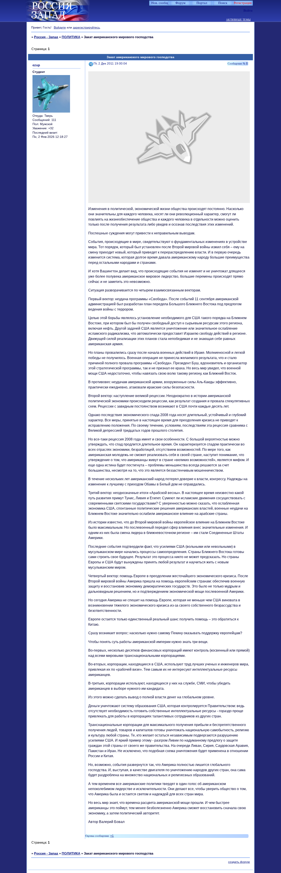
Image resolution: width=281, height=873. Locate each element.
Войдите (60, 27)
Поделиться (91, 63)
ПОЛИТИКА (71, 37)
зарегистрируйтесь (86, 27)
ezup (36, 65)
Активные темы (238, 19)
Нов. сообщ (159, 3)
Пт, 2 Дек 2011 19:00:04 (110, 63)
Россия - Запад (46, 37)
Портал (201, 3)
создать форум (239, 862)
